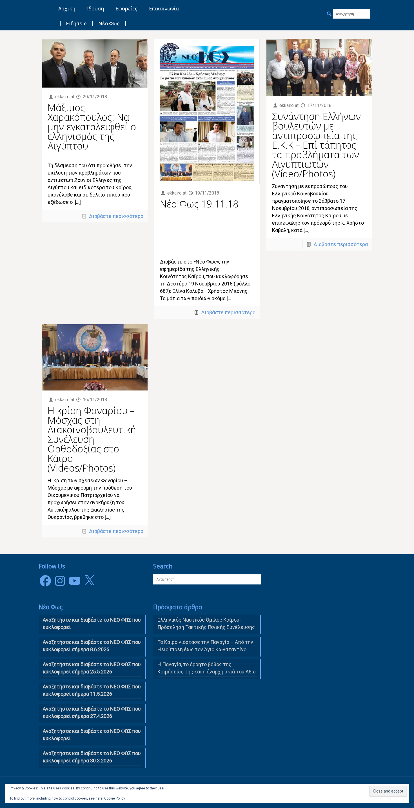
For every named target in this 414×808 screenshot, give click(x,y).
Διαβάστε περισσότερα (116, 216)
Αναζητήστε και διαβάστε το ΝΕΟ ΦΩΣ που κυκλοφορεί (92, 734)
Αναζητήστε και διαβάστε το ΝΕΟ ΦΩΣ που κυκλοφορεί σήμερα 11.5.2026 (92, 690)
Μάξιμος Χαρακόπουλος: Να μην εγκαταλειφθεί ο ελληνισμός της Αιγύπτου (92, 126)
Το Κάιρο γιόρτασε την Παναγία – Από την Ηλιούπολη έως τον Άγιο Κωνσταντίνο (205, 645)
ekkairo (62, 96)
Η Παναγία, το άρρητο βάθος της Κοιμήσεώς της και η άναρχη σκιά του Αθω (206, 668)
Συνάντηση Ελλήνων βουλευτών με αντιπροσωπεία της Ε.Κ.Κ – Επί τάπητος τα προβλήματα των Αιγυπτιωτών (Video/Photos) (316, 145)
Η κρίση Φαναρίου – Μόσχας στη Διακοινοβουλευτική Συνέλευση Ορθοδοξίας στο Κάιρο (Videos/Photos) (92, 439)
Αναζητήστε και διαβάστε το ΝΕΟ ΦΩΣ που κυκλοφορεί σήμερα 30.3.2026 (92, 757)
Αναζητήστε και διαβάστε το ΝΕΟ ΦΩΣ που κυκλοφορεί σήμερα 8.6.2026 (92, 645)
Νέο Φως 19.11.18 (199, 203)
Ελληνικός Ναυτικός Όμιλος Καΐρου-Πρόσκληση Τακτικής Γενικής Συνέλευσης (206, 623)
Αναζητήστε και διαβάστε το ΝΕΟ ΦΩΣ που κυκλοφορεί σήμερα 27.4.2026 (92, 712)
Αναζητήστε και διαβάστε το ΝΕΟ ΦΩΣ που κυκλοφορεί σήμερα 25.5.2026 (92, 668)
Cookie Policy (114, 798)
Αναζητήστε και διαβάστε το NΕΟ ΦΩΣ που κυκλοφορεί (92, 623)
